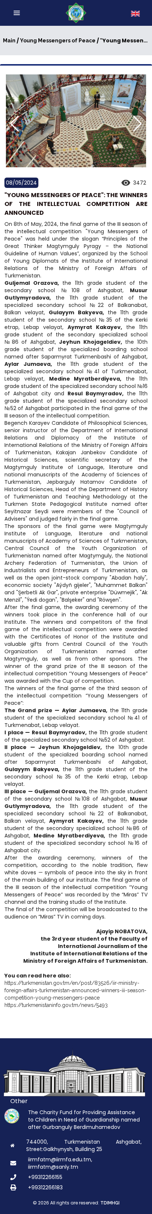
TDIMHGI (110, 1203)
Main (9, 40)
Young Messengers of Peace (58, 40)
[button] (137, 124)
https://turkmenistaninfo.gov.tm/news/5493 (56, 1005)
